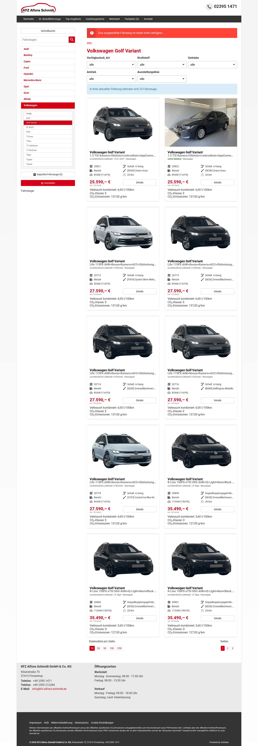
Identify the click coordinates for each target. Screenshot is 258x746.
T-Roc (28, 141)
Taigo (28, 155)
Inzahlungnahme (95, 19)
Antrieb (91, 72)
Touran (29, 164)
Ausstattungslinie (148, 72)
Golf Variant (31, 123)
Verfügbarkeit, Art (98, 57)
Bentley (28, 55)
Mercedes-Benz (32, 80)
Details (139, 182)
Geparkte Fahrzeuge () (49, 174)
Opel (26, 86)
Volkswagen (30, 105)
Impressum (35, 722)
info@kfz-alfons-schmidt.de (49, 689)
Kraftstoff (143, 57)
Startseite (28, 19)
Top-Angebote (73, 19)
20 (98, 648)
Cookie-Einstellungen (102, 722)
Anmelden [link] (49, 183)
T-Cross (29, 136)
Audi (26, 49)
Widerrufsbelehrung (61, 722)
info (89, 43)
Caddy (29, 113)
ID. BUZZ (30, 127)
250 (119, 648)
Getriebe (193, 57)
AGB (46, 722)
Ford (26, 67)
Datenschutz (82, 722)
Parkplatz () (132, 19)
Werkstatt (114, 19)
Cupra (27, 61)
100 (112, 648)
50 (104, 648)
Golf (28, 118)
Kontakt (148, 19)
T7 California (32, 146)
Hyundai (28, 73)
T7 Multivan (31, 150)
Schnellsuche (48, 30)
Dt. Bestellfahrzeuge (50, 19)
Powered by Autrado (219, 742)
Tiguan (29, 159)
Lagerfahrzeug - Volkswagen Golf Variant (201, 149)
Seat (26, 92)
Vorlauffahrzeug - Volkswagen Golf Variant (123, 149)
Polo (28, 132)
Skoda (27, 99)
